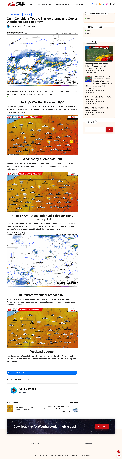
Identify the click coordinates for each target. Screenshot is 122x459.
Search (91, 122)
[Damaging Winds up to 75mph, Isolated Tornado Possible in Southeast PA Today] (99, 53)
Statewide (27, 14)
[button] (24, 393)
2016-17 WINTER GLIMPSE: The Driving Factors (97, 109)
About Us (88, 444)
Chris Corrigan (27, 388)
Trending (92, 41)
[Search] (109, 129)
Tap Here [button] (101, 426)
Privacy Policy (33, 444)
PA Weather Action (14, 14)
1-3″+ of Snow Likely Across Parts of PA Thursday (98, 98)
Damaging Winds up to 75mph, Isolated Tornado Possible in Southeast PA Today (96, 66)
